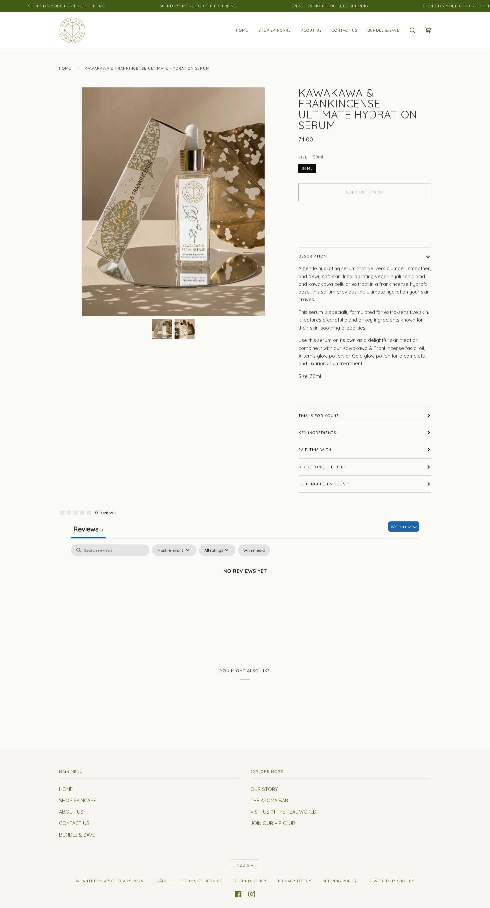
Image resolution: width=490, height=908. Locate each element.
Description (312, 256)
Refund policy (250, 881)
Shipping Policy (340, 881)
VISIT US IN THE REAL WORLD (283, 812)
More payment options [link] (324, 233)
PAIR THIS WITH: (315, 449)
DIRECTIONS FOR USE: (321, 467)
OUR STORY (264, 789)
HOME (66, 789)
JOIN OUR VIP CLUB (272, 823)
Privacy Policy (294, 881)
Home (65, 68)
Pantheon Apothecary (105, 881)
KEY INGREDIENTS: (317, 432)
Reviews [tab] (88, 529)
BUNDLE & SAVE (77, 835)
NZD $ (243, 865)
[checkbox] (254, 550)
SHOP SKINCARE (77, 800)
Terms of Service (202, 881)
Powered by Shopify (391, 881)
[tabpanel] (245, 594)
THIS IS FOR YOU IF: (319, 415)
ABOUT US (71, 812)
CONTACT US (74, 823)
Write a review (404, 526)
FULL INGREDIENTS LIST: (323, 484)
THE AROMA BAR (269, 800)
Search (162, 881)
